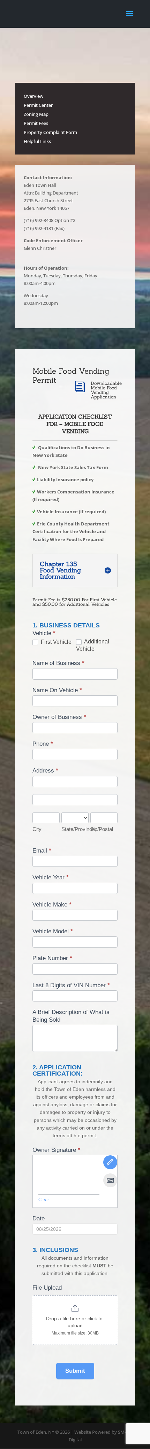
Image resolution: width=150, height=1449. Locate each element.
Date (38, 1218)
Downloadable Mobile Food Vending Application (106, 390)
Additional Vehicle (92, 645)
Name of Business (58, 663)
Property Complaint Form (50, 132)
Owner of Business (59, 717)
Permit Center (38, 105)
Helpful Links (37, 141)
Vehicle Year (50, 877)
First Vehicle (55, 642)
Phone (42, 744)
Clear (43, 1199)
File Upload (47, 1287)
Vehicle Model (52, 931)
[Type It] (110, 1180)
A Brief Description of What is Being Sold (71, 1016)
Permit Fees (36, 123)
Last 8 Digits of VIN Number (71, 985)
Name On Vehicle (57, 690)
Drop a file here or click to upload (75, 1322)
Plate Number (52, 958)
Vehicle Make (52, 904)
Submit (75, 1371)
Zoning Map (36, 114)
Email (41, 850)
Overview (33, 96)
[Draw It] (110, 1162)
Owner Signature (56, 1150)
